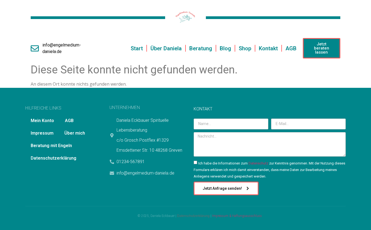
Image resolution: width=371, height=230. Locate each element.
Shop (245, 48)
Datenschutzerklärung (53, 158)
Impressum (42, 133)
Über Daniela (166, 48)
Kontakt (268, 48)
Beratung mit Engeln (51, 145)
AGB (291, 48)
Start (137, 48)
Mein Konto (42, 120)
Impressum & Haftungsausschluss (237, 216)
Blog (225, 48)
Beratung (200, 48)
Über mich (74, 133)
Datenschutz (258, 163)
